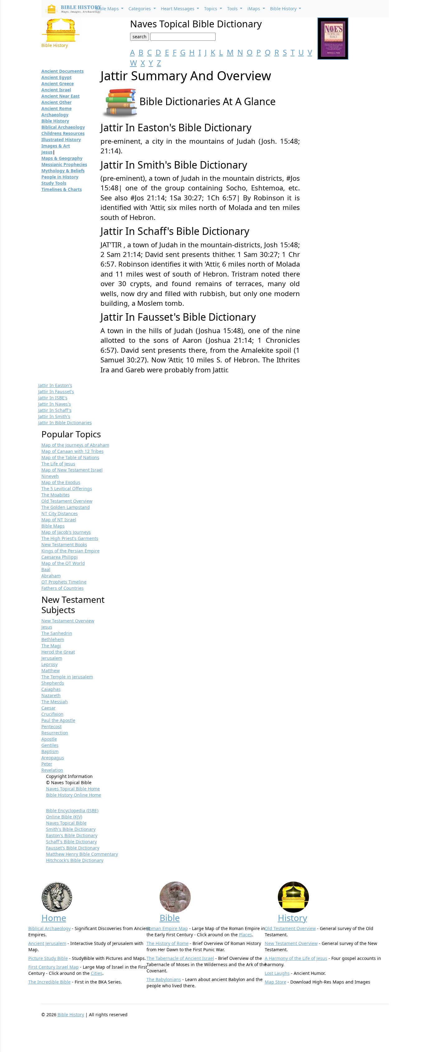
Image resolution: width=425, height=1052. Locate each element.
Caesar (48, 708)
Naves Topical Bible (66, 823)
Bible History (55, 121)
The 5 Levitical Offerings (66, 488)
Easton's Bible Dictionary (71, 835)
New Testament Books (64, 544)
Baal (45, 569)
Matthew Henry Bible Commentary (82, 854)
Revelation (52, 770)
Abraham (51, 576)
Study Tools (53, 183)
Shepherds (52, 683)
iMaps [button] (254, 9)
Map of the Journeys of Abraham (75, 445)
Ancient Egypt (56, 77)
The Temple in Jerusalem (67, 677)
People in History (59, 177)
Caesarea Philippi (59, 557)
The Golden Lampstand (65, 507)
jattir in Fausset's (56, 391)
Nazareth (51, 695)
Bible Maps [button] (108, 9)
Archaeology (54, 115)
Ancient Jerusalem (47, 943)
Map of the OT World (63, 563)
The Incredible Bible (49, 982)
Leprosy (49, 664)
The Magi (51, 646)
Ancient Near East (60, 96)
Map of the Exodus (60, 482)
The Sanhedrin (56, 633)
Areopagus (52, 758)
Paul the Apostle (58, 720)
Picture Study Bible (48, 958)
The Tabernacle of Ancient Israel (180, 958)
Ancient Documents (62, 71)
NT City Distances (59, 513)
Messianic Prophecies (64, 164)
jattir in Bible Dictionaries (65, 423)
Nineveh (50, 476)
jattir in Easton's (55, 385)
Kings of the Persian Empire (70, 551)
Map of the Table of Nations (70, 457)
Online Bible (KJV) (64, 817)
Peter (46, 764)
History (292, 918)
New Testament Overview (67, 621)
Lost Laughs (277, 973)
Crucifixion (52, 714)
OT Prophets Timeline (63, 582)
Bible (170, 918)
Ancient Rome (56, 108)
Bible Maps (53, 526)
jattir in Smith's (54, 416)
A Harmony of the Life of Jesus (296, 958)
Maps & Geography (61, 158)
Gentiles (49, 745)
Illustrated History (61, 139)
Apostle (49, 739)
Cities (96, 973)
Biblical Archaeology (63, 127)
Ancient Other (56, 102)
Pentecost (51, 726)
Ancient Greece (57, 83)
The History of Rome (168, 943)
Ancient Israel (56, 90)
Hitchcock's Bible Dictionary (74, 860)
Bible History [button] (284, 9)
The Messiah (54, 702)
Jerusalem (51, 658)
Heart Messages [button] (178, 9)
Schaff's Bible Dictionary (71, 842)
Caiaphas (51, 689)
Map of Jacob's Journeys (66, 532)
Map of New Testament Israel (72, 470)
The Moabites (55, 495)
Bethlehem (52, 639)
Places (245, 935)
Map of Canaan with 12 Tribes (72, 451)
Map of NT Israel (58, 520)
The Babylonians (164, 979)
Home (53, 918)
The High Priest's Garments (69, 538)
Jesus (47, 152)
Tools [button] (233, 9)
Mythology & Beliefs (63, 171)
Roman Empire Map (167, 928)
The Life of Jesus (58, 464)
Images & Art (55, 146)
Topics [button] (211, 9)
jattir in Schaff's (55, 410)
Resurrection (54, 733)
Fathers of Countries (62, 588)
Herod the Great (58, 652)
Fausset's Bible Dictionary (72, 848)
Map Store (275, 982)
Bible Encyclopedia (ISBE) (72, 810)
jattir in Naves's (54, 404)
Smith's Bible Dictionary (71, 829)
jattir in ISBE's (53, 398)
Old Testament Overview (66, 501)
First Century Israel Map (53, 967)
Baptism (49, 751)
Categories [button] (140, 9)
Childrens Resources (63, 133)
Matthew (50, 670)
